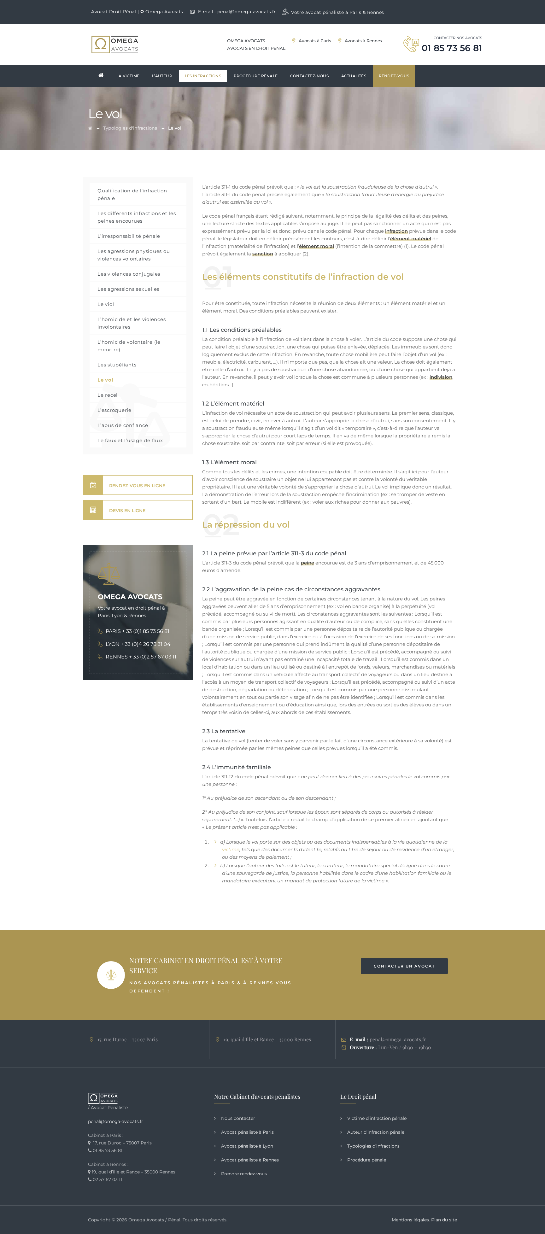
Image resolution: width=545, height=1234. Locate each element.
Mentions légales (410, 1220)
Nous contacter (238, 1118)
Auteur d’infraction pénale (375, 1132)
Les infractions (203, 75)
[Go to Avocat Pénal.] (90, 128)
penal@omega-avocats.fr (246, 12)
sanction (262, 254)
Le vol (105, 380)
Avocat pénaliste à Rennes (250, 1160)
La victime (127, 75)
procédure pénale (256, 75)
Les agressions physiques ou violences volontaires (133, 255)
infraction (396, 231)
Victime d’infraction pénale (377, 1118)
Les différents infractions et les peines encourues (136, 217)
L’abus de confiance (122, 425)
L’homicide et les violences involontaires (131, 323)
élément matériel (410, 239)
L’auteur (162, 75)
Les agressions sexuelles (128, 289)
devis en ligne (127, 510)
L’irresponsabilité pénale (128, 236)
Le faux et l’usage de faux (130, 440)
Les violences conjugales (128, 274)
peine (307, 563)
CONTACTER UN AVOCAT (404, 966)
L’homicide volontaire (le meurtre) (129, 346)
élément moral (316, 246)
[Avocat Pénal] (115, 44)
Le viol (105, 304)
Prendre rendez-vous (244, 1174)
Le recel (107, 395)
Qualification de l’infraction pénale (132, 194)
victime (230, 849)
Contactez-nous (309, 75)
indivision (441, 377)
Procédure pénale (366, 1160)
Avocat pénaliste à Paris (247, 1132)
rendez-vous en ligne (137, 485)
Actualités (353, 75)
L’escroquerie (114, 410)
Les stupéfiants (116, 365)
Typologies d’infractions (373, 1146)
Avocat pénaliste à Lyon (247, 1146)
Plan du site (444, 1220)
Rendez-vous (394, 75)
